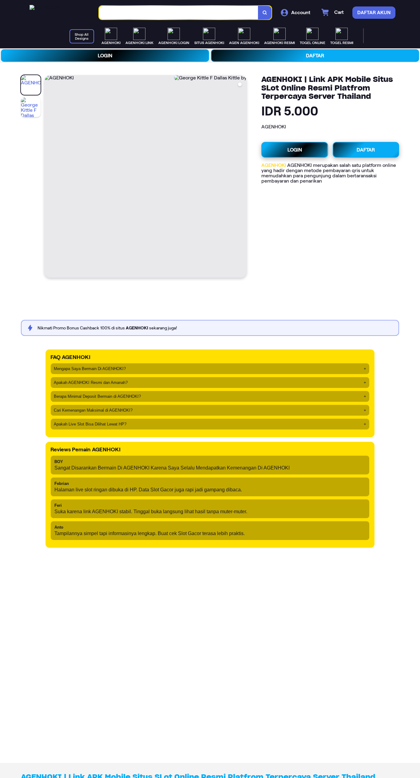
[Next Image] (242, 177)
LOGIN (105, 55)
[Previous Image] (49, 177)
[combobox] (178, 13)
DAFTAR (315, 55)
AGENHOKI (273, 165)
